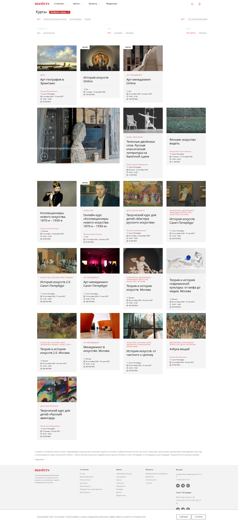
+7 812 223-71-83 (183, 500)
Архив (88, 19)
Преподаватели (86, 477)
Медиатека (111, 3)
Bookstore (150, 477)
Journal (149, 483)
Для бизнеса (85, 492)
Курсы (118, 480)
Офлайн (129, 33)
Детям (118, 492)
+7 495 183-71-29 (182, 480)
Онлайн (118, 33)
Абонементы (85, 486)
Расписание (85, 480)
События (120, 483)
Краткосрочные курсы (55, 19)
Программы (76, 19)
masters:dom (151, 480)
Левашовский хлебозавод (156, 474)
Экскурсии (120, 486)
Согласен (199, 517)
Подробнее (183, 517)
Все (39, 19)
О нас (82, 474)
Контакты (84, 483)
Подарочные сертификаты (91, 489)
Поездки (119, 489)
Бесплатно (49, 33)
